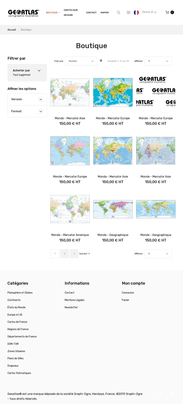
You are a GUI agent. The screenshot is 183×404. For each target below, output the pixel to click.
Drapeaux (13, 365)
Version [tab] (16, 99)
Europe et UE (15, 314)
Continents (14, 300)
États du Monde (17, 307)
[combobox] (81, 61)
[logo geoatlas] (24, 12)
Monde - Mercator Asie (70, 118)
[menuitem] (53, 12)
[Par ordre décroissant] (101, 61)
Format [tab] (16, 111)
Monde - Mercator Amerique (70, 235)
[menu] (77, 13)
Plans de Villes (16, 358)
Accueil (12, 29)
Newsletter (71, 307)
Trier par (58, 61)
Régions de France (18, 329)
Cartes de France (17, 321)
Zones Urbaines (16, 351)
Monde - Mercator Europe (113, 118)
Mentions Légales (75, 300)
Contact (70, 292)
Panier (125, 300)
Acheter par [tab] (21, 70)
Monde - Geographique (113, 235)
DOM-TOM (13, 343)
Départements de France (22, 336)
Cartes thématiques (19, 373)
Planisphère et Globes (20, 292)
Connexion (128, 292)
